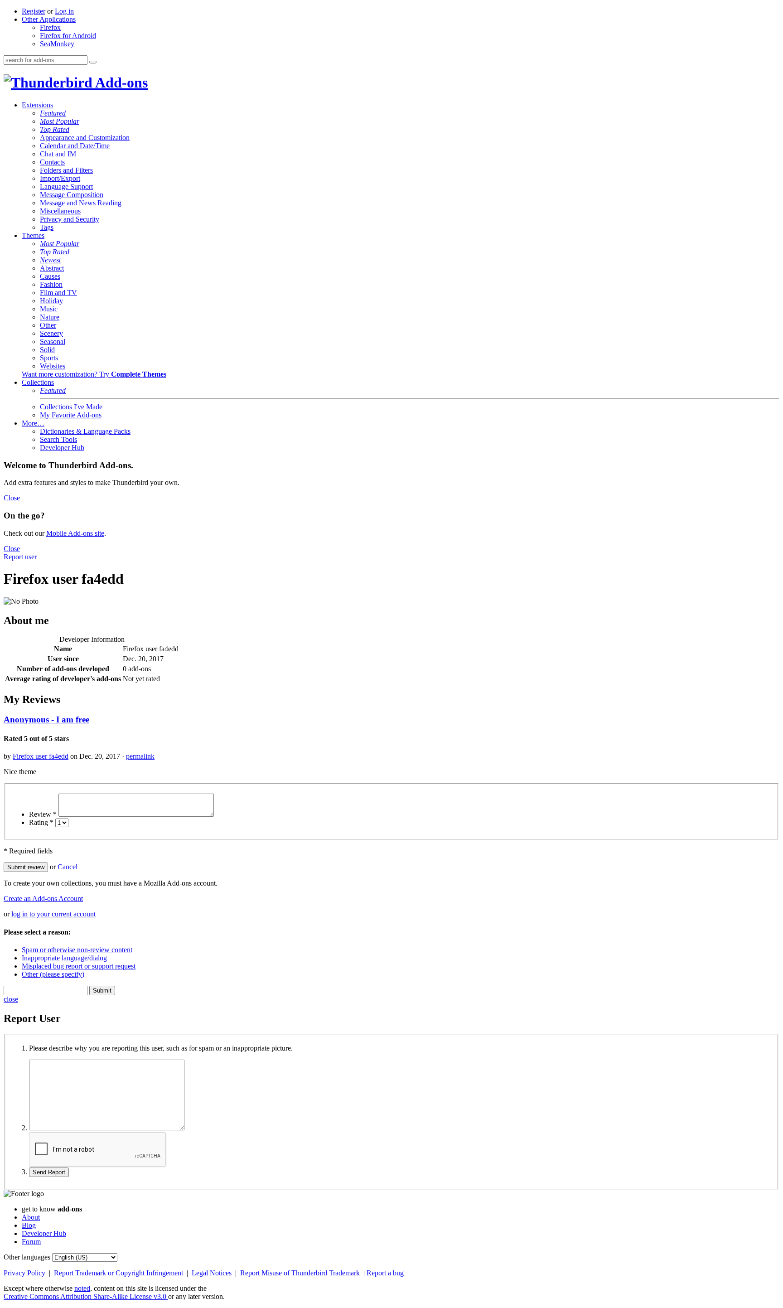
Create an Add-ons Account (43, 898)
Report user (20, 557)
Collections (38, 382)
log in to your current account (53, 914)
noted (82, 1288)
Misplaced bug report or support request (78, 966)
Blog (29, 1225)
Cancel (67, 867)
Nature (49, 317)
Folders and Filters (66, 170)
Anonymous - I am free (46, 719)
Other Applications (49, 19)
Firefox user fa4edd (40, 756)
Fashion (51, 284)
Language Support (66, 186)
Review (43, 814)
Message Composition (71, 195)
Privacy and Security (69, 219)
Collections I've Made (71, 407)
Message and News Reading (80, 203)
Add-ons (120, 82)
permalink (140, 756)
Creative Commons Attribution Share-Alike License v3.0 (86, 1296)
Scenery (51, 333)
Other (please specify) (53, 974)
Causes (50, 276)
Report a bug (385, 1273)
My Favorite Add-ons (71, 415)
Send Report (49, 1172)
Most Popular (59, 121)
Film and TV (58, 292)
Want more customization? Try (94, 374)
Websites (52, 366)
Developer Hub (62, 447)
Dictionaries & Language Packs (85, 431)
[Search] (93, 62)
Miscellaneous (60, 211)
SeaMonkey (57, 44)
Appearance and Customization (85, 137)
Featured (53, 113)
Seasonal (52, 341)
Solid (47, 350)
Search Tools (58, 439)
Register (33, 11)
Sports (49, 358)
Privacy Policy (25, 1273)
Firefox (50, 27)
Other (48, 325)
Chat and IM (58, 154)
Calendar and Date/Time (75, 146)
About (31, 1217)
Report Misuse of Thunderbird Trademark (301, 1273)
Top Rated (54, 129)
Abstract (52, 268)
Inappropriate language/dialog (64, 958)
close (11, 999)
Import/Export (60, 178)
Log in (64, 11)
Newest (50, 260)
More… (33, 423)
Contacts (52, 162)
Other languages (27, 1257)
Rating (41, 822)
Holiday (51, 301)
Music (49, 309)
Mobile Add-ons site (75, 533)
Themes (33, 235)
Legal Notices (212, 1273)
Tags (46, 227)
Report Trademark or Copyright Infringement (119, 1273)
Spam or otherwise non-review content (77, 950)
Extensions (37, 105)
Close (12, 498)
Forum (31, 1241)
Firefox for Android (68, 35)
